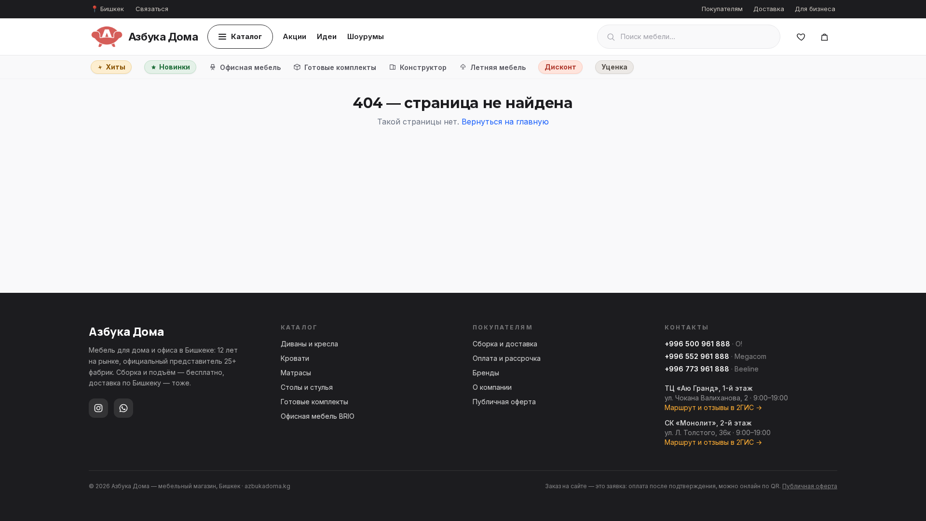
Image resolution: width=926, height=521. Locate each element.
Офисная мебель (250, 67)
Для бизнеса (815, 9)
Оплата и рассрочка (507, 358)
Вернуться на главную (505, 121)
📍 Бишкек (107, 9)
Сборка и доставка (505, 344)
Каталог (246, 36)
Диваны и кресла (309, 344)
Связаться (152, 9)
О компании (492, 387)
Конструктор (423, 67)
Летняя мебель (498, 67)
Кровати (295, 358)
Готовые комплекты (340, 67)
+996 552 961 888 (697, 356)
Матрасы (296, 373)
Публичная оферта (504, 402)
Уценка (614, 67)
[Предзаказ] (824, 37)
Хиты (115, 67)
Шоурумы (365, 36)
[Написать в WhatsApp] (123, 408)
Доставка (768, 9)
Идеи (327, 36)
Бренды (486, 373)
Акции (294, 36)
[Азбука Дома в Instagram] (98, 408)
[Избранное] (801, 37)
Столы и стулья (307, 387)
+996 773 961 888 (697, 369)
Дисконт (560, 67)
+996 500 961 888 (697, 344)
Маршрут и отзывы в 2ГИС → (713, 407)
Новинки (174, 67)
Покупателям (722, 9)
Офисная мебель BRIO (317, 416)
